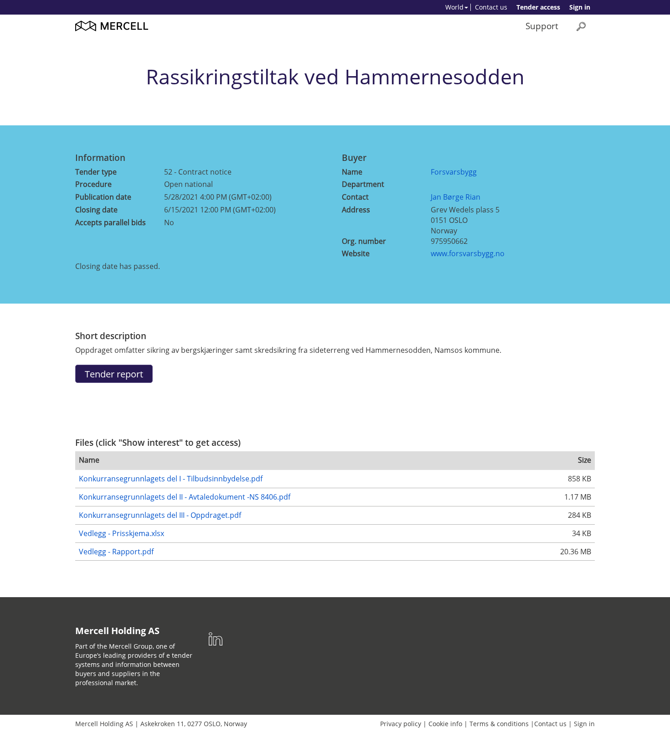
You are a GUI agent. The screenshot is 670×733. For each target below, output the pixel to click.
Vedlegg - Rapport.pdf (116, 552)
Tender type (96, 172)
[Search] (581, 26)
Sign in (579, 7)
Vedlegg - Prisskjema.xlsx (121, 533)
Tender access (538, 7)
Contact (355, 197)
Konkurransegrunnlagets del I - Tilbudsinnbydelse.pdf (171, 479)
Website (356, 253)
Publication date (103, 197)
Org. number (364, 241)
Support (542, 26)
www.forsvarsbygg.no (468, 253)
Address (356, 210)
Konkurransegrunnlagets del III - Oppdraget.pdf (160, 515)
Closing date (96, 210)
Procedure (93, 184)
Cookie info (445, 723)
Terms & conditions (499, 723)
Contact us (491, 7)
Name (352, 172)
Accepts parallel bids (110, 222)
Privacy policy (400, 723)
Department (363, 184)
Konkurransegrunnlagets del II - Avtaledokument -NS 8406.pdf (184, 497)
